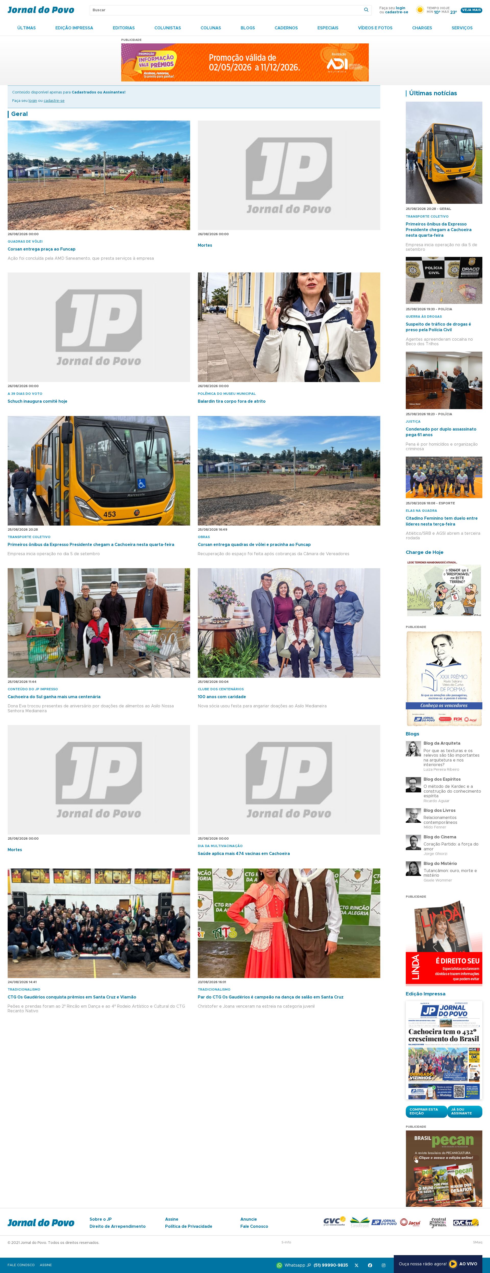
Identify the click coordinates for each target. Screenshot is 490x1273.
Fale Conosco (254, 1226)
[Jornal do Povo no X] (357, 1265)
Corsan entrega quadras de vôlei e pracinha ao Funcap (254, 545)
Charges (422, 28)
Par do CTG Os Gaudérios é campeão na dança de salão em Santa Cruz (271, 997)
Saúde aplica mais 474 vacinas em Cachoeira (244, 854)
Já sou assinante (461, 1111)
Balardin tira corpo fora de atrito (232, 401)
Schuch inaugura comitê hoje (37, 401)
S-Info (286, 1242)
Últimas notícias (433, 93)
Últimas (26, 28)
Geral (19, 114)
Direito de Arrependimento (118, 1226)
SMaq (477, 1242)
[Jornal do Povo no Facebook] (371, 1265)
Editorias (124, 28)
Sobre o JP (101, 1219)
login (400, 8)
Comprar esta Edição (424, 1111)
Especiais (327, 28)
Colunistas (167, 28)
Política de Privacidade (188, 1226)
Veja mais (471, 10)
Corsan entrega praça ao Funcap (42, 249)
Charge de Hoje (425, 552)
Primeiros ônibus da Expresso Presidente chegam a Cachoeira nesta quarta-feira (91, 545)
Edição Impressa (74, 28)
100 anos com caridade (222, 697)
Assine (171, 1219)
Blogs (248, 28)
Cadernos (286, 28)
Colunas (211, 28)
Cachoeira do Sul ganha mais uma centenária (54, 697)
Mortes (205, 245)
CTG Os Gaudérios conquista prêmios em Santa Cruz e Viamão (72, 997)
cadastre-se (396, 12)
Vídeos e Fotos (375, 28)
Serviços (462, 28)
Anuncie (248, 1219)
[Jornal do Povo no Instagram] (384, 1265)
